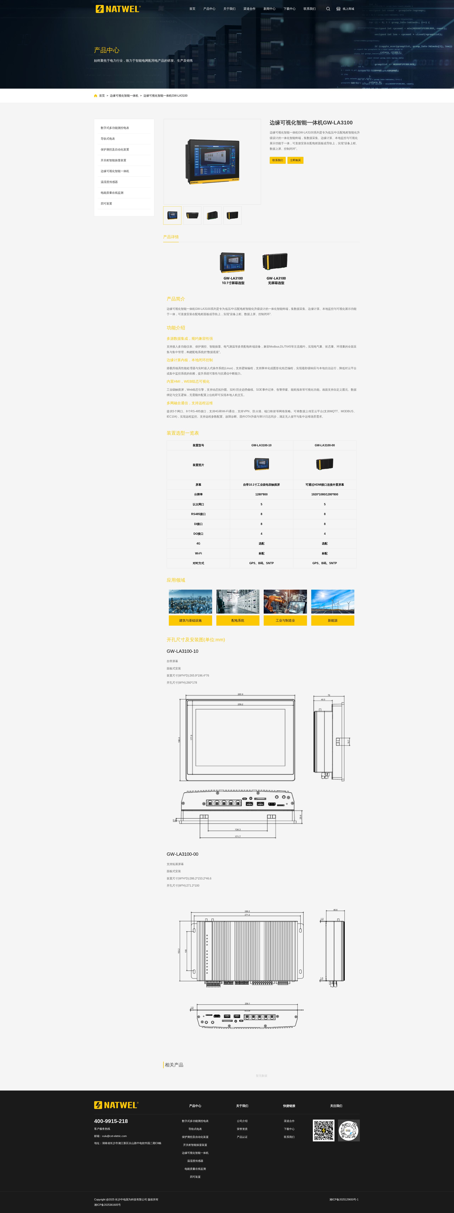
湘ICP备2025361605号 (108, 1204)
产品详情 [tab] (171, 237)
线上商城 (348, 8)
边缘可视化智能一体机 (124, 95)
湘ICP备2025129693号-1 (345, 1199)
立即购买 (295, 160)
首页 (102, 95)
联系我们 (277, 160)
